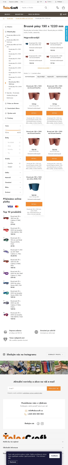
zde (9, 458)
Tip (14, 153)
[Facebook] (38, 423)
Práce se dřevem (13, 103)
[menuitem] (8, 14)
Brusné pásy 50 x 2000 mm (15, 64)
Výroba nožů (11, 113)
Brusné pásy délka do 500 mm (13, 36)
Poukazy (10, 118)
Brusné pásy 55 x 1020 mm (15, 74)
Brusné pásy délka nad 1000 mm (14, 46)
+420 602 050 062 (58, 7)
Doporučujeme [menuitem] (30, 76)
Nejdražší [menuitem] (50, 76)
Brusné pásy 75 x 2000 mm (15, 78)
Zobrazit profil (54, 354)
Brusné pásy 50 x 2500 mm (15, 69)
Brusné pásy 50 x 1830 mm (15, 60)
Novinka (14, 149)
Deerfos (14, 163)
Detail (34, 113)
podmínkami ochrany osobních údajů (32, 393)
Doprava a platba (13, 2)
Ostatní (14, 167)
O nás (4, 2)
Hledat (46, 7)
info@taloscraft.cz (35, 410)
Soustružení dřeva (13, 108)
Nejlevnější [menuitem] (41, 76)
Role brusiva (10, 98)
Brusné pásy (11, 32)
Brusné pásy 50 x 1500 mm (15, 55)
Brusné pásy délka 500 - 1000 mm (13, 41)
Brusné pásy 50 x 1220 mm (15, 50)
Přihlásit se (53, 388)
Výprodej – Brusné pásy (13, 93)
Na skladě (14, 142)
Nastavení (13, 462)
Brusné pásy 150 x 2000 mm (15, 88)
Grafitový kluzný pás (12, 95)
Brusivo (9, 27)
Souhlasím (54, 456)
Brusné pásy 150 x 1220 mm (14, 83)
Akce (14, 146)
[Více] (63, 14)
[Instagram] (42, 423)
